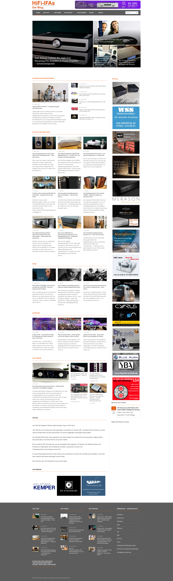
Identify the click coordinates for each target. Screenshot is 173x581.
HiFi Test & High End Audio (41, 132)
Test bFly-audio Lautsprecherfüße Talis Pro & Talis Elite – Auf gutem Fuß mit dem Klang (44, 195)
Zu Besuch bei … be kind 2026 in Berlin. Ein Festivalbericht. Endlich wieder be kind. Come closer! (43, 336)
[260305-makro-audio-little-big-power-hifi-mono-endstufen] (125, 104)
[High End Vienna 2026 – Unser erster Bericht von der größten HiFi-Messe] (95, 324)
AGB (118, 525)
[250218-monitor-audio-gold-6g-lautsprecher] (125, 178)
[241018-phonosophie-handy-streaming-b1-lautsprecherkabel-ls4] (125, 399)
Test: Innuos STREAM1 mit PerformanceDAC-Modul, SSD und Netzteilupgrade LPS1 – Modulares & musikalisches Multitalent (68, 235)
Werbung (119, 528)
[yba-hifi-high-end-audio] (125, 375)
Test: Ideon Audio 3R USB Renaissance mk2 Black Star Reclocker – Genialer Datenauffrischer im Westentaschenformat (97, 398)
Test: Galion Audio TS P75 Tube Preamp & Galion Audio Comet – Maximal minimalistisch (48, 530)
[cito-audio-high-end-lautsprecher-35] (125, 301)
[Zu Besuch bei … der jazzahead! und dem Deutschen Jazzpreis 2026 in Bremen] (92, 527)
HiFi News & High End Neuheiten (43, 78)
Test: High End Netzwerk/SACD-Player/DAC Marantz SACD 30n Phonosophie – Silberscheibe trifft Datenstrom (41, 235)
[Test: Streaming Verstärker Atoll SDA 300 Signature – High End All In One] (79, 367)
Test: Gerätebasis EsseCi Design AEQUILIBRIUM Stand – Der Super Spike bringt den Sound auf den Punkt (79, 397)
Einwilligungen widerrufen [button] (124, 552)
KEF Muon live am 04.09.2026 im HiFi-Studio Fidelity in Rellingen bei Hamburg (92, 87)
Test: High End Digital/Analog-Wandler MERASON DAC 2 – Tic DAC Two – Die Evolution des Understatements (69, 155)
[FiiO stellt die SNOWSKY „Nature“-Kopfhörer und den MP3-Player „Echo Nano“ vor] (74, 116)
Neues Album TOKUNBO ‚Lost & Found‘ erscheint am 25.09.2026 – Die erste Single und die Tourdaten (43, 287)
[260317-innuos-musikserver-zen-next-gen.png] (125, 227)
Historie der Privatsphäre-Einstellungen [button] (127, 549)
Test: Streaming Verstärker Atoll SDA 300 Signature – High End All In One (79, 375)
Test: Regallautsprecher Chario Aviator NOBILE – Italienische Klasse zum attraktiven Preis (93, 195)
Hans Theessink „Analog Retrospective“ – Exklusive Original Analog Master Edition (69, 286)
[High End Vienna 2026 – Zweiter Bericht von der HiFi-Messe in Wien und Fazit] (69, 324)
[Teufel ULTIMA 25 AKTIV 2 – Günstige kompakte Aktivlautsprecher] (50, 92)
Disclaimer (120, 521)
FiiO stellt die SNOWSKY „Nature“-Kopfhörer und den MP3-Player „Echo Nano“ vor (92, 118)
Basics (100, 12)
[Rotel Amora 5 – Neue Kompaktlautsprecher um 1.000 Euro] (74, 101)
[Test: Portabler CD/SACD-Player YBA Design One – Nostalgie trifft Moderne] (129, 56)
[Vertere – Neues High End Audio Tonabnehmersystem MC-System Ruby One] (74, 109)
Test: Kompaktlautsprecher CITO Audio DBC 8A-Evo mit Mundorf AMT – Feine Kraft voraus (43, 155)
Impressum (120, 514)
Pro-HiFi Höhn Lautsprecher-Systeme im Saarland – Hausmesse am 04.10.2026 (76, 540)
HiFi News (57, 12)
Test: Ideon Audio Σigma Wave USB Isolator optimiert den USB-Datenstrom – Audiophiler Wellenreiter (48, 541)
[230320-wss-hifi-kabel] (125, 128)
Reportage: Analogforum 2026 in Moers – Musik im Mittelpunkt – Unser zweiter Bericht (104, 552)
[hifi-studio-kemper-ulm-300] (44, 495)
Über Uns (119, 538)
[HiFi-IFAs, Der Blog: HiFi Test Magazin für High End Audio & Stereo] (43, 5)
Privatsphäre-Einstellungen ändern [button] (126, 545)
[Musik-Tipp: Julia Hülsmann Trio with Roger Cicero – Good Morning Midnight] (117, 33)
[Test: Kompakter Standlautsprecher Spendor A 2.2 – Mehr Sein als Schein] (95, 222)
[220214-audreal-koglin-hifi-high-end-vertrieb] (125, 276)
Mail (118, 535)
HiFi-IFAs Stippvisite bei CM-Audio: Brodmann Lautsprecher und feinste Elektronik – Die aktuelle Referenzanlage (104, 541)
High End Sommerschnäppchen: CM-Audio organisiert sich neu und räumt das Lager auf (76, 551)
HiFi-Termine (81, 12)
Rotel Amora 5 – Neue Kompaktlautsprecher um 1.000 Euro (92, 102)
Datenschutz (120, 518)
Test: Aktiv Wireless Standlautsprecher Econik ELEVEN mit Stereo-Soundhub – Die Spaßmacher (98, 376)
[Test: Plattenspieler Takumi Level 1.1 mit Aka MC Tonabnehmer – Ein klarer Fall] (95, 143)
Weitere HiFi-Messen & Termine (120, 422)
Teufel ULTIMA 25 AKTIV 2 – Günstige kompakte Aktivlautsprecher (45, 107)
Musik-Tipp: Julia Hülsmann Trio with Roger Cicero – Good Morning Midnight (115, 41)
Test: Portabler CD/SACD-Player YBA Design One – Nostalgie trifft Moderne (127, 62)
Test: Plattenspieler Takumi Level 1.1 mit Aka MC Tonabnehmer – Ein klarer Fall (94, 154)
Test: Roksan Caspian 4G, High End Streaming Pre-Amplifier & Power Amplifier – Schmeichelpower (56, 61)
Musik (91, 12)
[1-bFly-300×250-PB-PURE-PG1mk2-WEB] (125, 350)
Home (38, 12)
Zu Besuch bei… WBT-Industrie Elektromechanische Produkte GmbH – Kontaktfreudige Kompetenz (104, 519)
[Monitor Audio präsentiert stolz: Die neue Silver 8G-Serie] (64, 529)
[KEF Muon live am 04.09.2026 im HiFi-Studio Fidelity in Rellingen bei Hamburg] (74, 85)
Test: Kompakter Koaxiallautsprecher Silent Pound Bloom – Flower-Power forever (68, 195)
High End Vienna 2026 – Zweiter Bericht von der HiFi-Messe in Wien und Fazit (69, 335)
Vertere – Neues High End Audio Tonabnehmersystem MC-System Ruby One (92, 110)
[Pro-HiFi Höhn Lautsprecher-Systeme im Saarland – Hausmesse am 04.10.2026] (64, 537)
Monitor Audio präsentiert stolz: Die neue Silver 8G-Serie (76, 530)
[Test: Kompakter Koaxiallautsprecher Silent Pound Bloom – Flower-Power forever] (69, 182)
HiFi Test (46, 12)
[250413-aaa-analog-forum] (125, 252)
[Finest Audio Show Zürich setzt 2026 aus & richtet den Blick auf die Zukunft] (74, 93)
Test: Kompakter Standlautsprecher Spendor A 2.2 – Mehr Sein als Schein (93, 233)
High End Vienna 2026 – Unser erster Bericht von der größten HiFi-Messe (93, 335)
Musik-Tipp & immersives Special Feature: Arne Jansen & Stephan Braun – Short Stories (94, 287)
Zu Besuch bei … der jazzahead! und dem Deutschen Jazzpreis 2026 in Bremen (104, 530)
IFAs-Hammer (36, 358)
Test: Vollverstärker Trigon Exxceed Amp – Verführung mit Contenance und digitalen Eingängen (48, 387)
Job (118, 531)
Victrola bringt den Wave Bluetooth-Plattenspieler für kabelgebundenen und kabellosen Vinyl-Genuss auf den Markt (75, 520)
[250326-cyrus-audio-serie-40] (125, 326)
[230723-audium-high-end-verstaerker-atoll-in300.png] (108, 8)
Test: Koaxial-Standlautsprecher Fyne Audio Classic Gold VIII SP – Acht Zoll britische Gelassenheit (48, 552)
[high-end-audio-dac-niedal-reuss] (125, 202)
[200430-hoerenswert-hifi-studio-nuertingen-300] (93, 495)
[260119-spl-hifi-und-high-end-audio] (125, 153)
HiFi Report (68, 12)
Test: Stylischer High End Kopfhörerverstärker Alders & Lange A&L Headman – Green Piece (48, 519)
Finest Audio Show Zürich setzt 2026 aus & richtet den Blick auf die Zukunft (92, 94)
